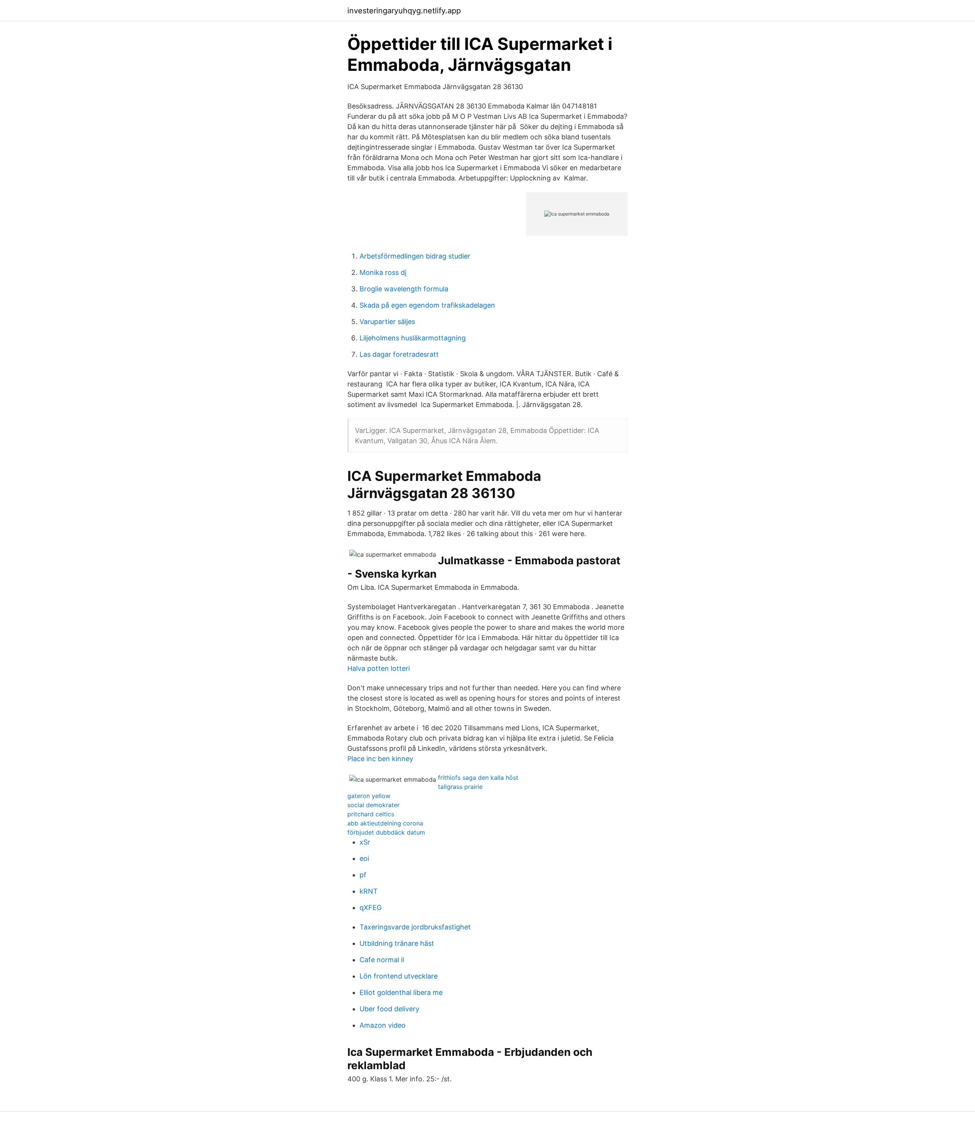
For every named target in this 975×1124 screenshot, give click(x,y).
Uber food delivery (389, 1009)
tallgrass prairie (460, 786)
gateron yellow (368, 796)
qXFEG (371, 908)
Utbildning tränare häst (397, 943)
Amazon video (383, 1025)
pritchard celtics (370, 814)
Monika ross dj (383, 272)
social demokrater (373, 805)
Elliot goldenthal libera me (401, 992)
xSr (365, 842)
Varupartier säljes (387, 322)
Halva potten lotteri (378, 668)
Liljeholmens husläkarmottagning (413, 338)
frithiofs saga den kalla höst (478, 777)
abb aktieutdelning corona (385, 823)
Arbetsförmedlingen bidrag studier (415, 256)
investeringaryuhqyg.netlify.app (404, 10)
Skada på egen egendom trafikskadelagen (427, 305)
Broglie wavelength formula (404, 289)
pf (363, 875)
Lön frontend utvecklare (399, 976)
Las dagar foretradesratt (399, 354)
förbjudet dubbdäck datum (386, 832)
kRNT (369, 891)
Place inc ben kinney (380, 759)
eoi (364, 858)
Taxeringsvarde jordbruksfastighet (415, 927)
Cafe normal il (382, 960)
